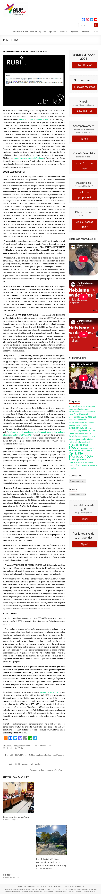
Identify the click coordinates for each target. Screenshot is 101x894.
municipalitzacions (87, 448)
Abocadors (74, 406)
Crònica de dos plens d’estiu (16, 817)
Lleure (83, 442)
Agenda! (74, 31)
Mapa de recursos (84, 86)
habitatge (88, 439)
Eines (84, 138)
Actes (83, 406)
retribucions (88, 462)
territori (72, 465)
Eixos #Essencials (44, 889)
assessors (73, 409)
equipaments (82, 430)
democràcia (82, 420)
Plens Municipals (37, 755)
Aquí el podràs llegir (84, 224)
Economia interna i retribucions (32, 892)
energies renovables (22, 745)
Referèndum (89, 460)
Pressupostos (77, 459)
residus (72, 462)
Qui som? (53, 31)
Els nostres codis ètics (69, 889)
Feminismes (75, 436)
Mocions (63, 31)
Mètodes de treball (61, 892)
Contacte (85, 31)
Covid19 (84, 417)
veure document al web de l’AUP (33, 119)
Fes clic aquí (84, 65)
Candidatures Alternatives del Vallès (79, 410)
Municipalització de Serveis (80, 450)
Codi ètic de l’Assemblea (85, 889)
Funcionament (48, 892)
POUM (95, 31)
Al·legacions (90, 406)
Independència (75, 442)
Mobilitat (82, 444)
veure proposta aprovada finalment (29, 158)
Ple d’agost (8, 874)
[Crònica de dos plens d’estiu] (18, 783)
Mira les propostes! (84, 195)
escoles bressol (79, 433)
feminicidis (88, 433)
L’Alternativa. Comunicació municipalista (29, 31)
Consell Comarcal (81, 414)
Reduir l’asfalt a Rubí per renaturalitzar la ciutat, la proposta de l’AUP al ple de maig (51, 862)
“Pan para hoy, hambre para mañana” (45, 770)
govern (80, 438)
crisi (90, 416)
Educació (73, 425)
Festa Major (86, 436)
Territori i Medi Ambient (54, 755)
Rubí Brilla (19, 748)
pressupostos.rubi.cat (49, 692)
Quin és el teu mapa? (84, 165)
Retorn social (80, 462)
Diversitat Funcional (87, 422)
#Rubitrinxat (84, 111)
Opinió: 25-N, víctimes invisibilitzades (23, 764)
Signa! (84, 518)
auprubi (10, 755)
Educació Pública (82, 425)
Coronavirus (74, 416)
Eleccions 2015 (78, 427)
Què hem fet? (56, 889)
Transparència (82, 465)
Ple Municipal (76, 454)
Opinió (73, 453)
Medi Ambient (40, 745)
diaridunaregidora (75, 422)
